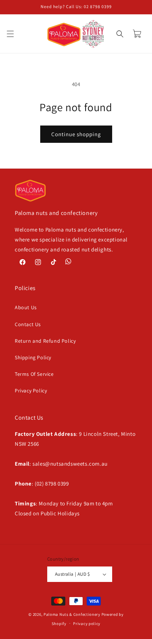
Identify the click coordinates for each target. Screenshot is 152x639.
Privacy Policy (31, 390)
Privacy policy (86, 623)
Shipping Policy (33, 357)
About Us (26, 307)
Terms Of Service (34, 374)
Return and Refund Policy (45, 341)
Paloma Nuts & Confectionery (72, 614)
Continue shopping (76, 134)
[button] (15, 34)
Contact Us (28, 324)
